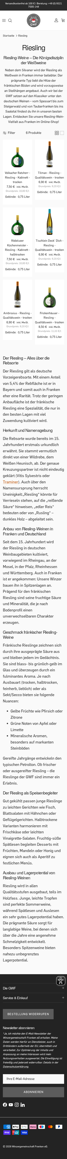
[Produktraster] (57, 133)
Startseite (8, 35)
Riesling (22, 35)
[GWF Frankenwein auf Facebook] (5, 1105)
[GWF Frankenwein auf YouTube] (11, 1105)
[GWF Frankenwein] (34, 20)
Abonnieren (34, 1092)
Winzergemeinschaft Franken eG (29, 1146)
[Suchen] (12, 20)
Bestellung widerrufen (28, 1014)
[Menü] (4, 20)
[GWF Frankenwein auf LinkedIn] (23, 1105)
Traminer (10, 482)
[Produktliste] (62, 133)
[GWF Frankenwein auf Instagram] (17, 1105)
